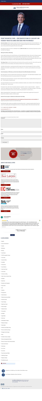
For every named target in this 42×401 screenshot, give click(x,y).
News (2, 334)
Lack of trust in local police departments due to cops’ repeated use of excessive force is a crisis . (19, 99)
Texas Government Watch (5, 353)
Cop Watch (15, 107)
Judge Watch (3, 315)
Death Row (3, 280)
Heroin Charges (3, 306)
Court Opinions (3, 266)
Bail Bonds (3, 248)
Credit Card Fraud (4, 269)
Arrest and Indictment (5, 243)
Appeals (2, 241)
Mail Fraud (3, 318)
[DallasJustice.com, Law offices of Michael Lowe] (21, 7)
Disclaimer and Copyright (5, 283)
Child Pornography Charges (5, 255)
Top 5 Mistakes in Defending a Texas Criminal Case (13, 374)
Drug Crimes (3, 285)
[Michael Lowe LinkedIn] (3, 384)
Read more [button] (4, 226)
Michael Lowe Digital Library (6, 327)
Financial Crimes (4, 299)
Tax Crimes (3, 350)
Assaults (2, 245)
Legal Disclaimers (23, 386)
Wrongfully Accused (4, 360)
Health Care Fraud (4, 304)
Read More (5, 197)
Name (2, 129)
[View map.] (6, 381)
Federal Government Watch (5, 297)
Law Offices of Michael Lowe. (9, 386)
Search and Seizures (4, 343)
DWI (2, 287)
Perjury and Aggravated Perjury (6, 339)
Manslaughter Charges (5, 320)
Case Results (3, 252)
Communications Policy (29, 386)
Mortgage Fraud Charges (5, 332)
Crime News (3, 271)
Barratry (2, 250)
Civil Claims (3, 257)
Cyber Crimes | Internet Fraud (6, 276)
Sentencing (3, 346)
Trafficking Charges (4, 355)
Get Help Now (26, 4)
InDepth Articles (4, 308)
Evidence (2, 290)
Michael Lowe (10, 107)
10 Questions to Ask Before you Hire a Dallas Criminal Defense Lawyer (16, 370)
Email (2, 133)
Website (2, 137)
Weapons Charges (4, 357)
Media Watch (3, 325)
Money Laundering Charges (5, 329)
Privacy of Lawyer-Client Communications (8, 341)
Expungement (3, 292)
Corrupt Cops (3, 264)
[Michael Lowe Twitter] (1, 384)
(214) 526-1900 (17, 4)
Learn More (22, 155)
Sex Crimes (3, 348)
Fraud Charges (3, 301)
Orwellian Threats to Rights (5, 336)
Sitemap (19, 386)
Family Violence (4, 294)
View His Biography (6, 171)
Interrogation (3, 311)
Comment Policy (4, 259)
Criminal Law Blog (4, 273)
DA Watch (3, 278)
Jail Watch (3, 313)
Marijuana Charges (4, 322)
